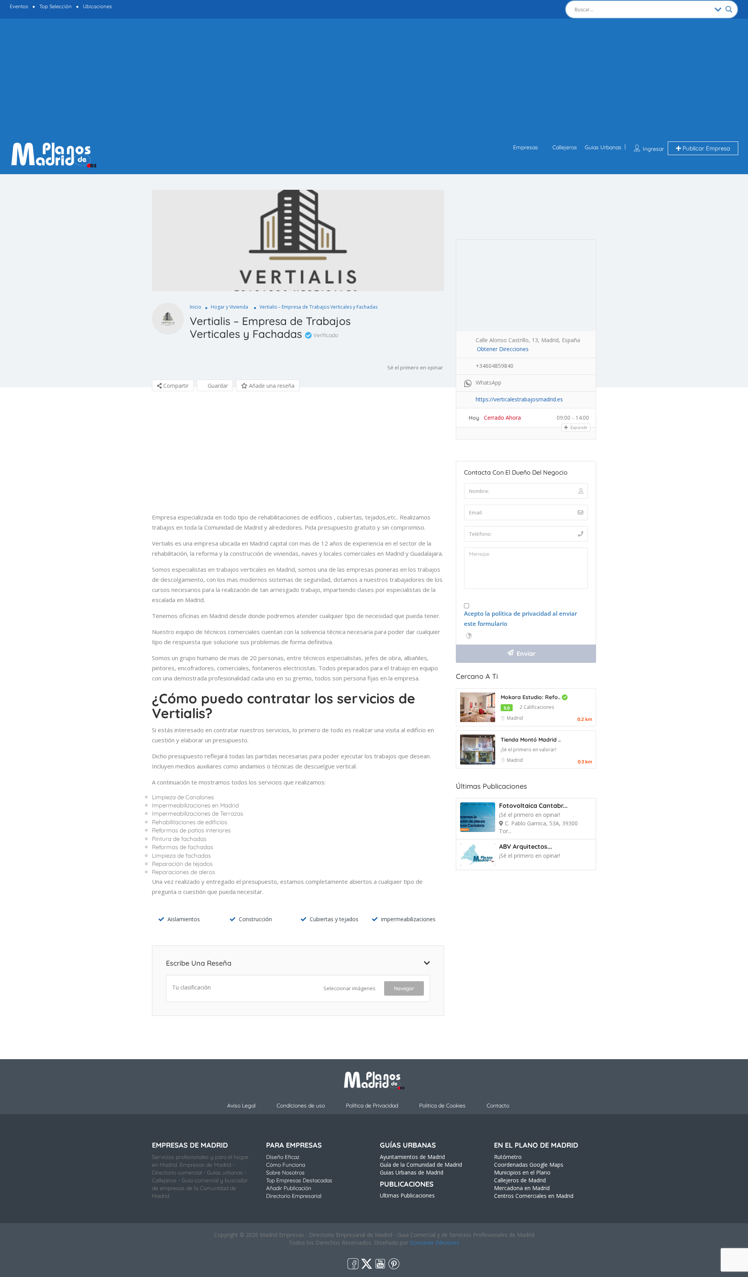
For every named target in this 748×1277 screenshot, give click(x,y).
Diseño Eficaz (283, 1156)
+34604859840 (494, 365)
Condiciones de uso (301, 1105)
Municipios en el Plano (522, 1172)
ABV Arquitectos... (525, 846)
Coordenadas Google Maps (528, 1164)
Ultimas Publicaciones (407, 1195)
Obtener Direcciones (503, 349)
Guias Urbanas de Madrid (411, 1172)
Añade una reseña (271, 385)
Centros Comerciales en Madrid (533, 1195)
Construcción (255, 919)
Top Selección (55, 6)
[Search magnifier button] (728, 9)
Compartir (175, 385)
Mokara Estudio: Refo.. (531, 697)
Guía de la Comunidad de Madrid (421, 1164)
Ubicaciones (97, 6)
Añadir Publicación (288, 1188)
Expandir (578, 427)
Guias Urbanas (603, 147)
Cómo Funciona (285, 1164)
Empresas (525, 147)
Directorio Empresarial (293, 1195)
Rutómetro (508, 1156)
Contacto (498, 1105)
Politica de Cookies (442, 1105)
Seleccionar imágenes (349, 988)
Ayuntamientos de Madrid (412, 1156)
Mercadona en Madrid (522, 1188)
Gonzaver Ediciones (434, 1242)
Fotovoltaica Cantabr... (533, 805)
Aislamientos (184, 919)
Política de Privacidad (372, 1105)
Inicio (195, 307)
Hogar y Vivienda (229, 307)
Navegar (404, 988)
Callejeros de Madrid (520, 1180)
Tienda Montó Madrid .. (531, 739)
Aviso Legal (241, 1105)
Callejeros (564, 147)
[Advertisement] (374, 81)
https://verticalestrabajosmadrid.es (519, 399)
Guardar (217, 385)
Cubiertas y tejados (334, 919)
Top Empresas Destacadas (299, 1180)
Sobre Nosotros (285, 1172)
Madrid (515, 718)
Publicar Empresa (705, 148)
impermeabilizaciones (408, 919)
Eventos (19, 6)
